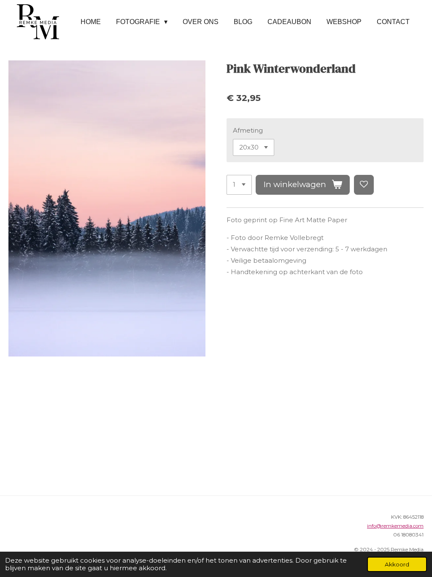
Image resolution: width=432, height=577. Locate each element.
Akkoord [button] (397, 564)
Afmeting (248, 130)
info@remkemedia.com (395, 526)
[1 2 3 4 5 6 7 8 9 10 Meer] (239, 185)
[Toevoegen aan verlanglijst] (364, 185)
